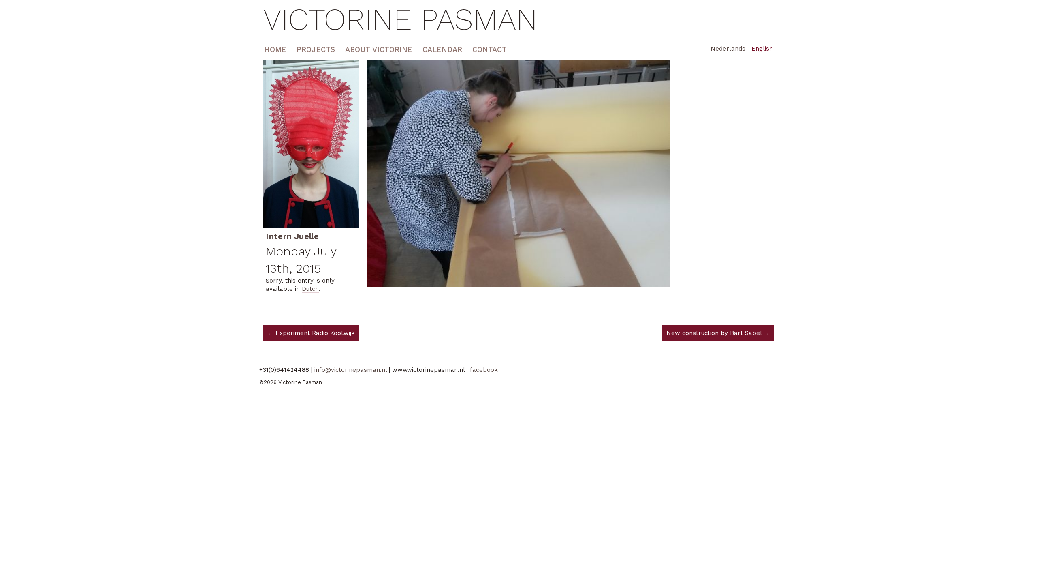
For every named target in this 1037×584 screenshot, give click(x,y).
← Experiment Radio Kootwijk (311, 333)
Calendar (442, 49)
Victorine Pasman (400, 19)
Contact (489, 49)
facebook (484, 370)
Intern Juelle (292, 236)
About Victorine (378, 49)
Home (275, 49)
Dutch (310, 288)
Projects (316, 49)
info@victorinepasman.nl (350, 370)
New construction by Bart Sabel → (718, 333)
